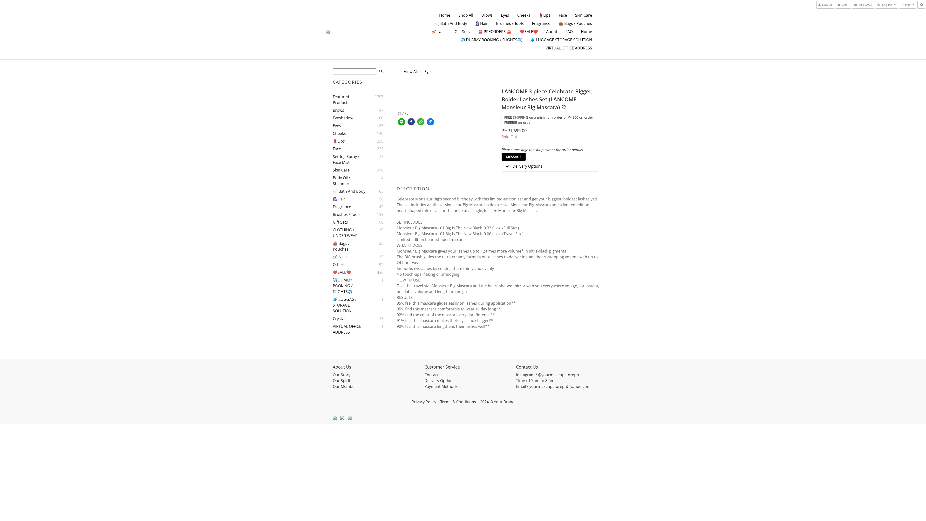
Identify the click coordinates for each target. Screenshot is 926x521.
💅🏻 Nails (439, 31)
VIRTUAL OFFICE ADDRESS (568, 48)
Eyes (505, 15)
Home (444, 15)
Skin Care (583, 15)
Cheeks (523, 15)
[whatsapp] (420, 121)
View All (411, 71)
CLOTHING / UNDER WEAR (345, 232)
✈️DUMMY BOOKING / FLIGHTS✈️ (491, 39)
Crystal (339, 318)
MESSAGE (513, 156)
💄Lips (544, 15)
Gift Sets (462, 31)
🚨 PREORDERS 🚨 (494, 31)
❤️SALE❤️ (529, 31)
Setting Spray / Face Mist (346, 159)
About (551, 31)
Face (563, 15)
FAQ (569, 31)
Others (339, 264)
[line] (401, 121)
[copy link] (430, 121)
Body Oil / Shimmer (341, 180)
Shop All (465, 15)
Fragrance (541, 23)
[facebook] (411, 121)
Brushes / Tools (510, 23)
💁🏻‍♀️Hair (481, 23)
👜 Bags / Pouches (575, 23)
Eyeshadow (343, 118)
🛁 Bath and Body (451, 23)
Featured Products (341, 99)
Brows (487, 15)
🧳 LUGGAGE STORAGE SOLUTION (561, 39)
